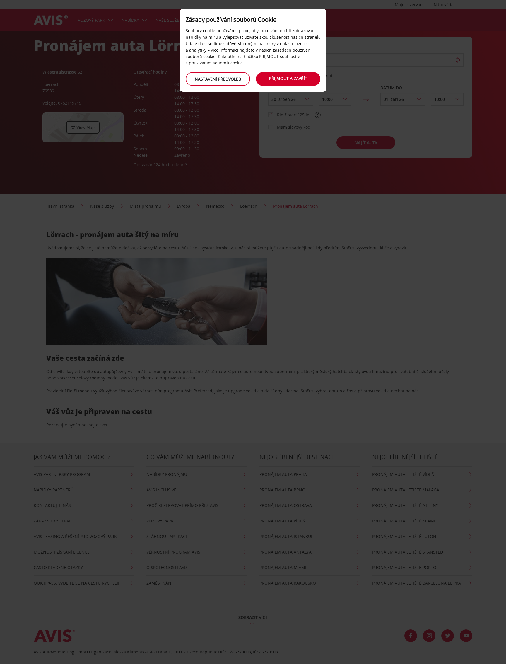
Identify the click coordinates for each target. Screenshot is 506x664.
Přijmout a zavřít (288, 78)
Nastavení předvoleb (218, 79)
